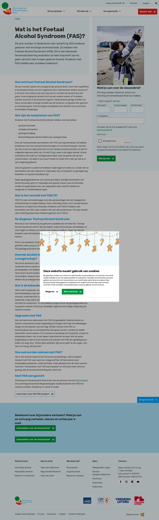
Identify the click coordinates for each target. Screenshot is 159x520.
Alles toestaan (71, 292)
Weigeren (49, 292)
